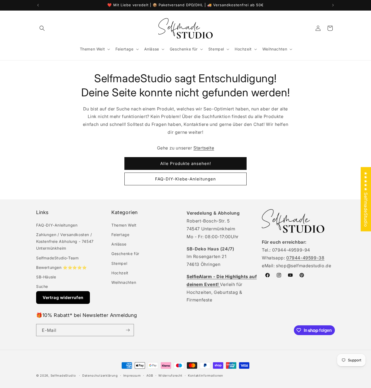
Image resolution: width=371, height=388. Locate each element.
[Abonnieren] (128, 330)
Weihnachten (123, 282)
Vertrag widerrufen (63, 297)
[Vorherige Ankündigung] (38, 5)
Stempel (119, 263)
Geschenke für (125, 253)
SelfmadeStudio (63, 375)
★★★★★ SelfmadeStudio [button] (366, 199)
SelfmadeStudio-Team (57, 258)
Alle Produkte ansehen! (185, 163)
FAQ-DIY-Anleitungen (56, 225)
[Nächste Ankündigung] (333, 5)
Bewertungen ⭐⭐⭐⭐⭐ (61, 267)
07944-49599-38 (305, 257)
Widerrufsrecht (170, 375)
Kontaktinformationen (205, 375)
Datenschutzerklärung (100, 375)
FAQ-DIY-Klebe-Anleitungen (185, 179)
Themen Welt (124, 225)
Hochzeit (119, 273)
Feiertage (120, 234)
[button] (42, 28)
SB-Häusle (46, 277)
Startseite (203, 148)
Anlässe (118, 244)
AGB (149, 375)
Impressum (132, 375)
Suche (42, 286)
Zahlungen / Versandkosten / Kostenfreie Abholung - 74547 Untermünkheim (65, 241)
